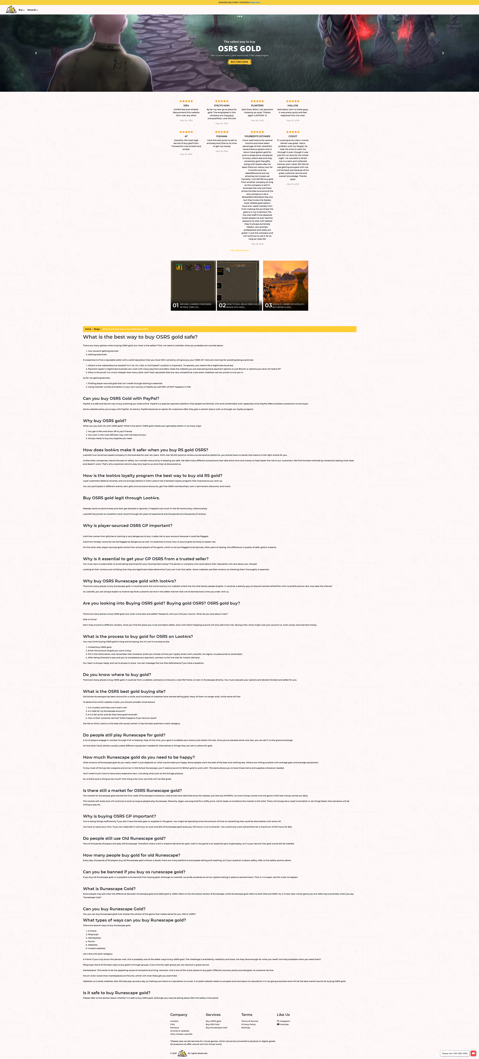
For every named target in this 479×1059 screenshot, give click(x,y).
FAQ (172, 1024)
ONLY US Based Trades (220, 55)
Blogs (97, 329)
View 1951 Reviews (239, 251)
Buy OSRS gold (213, 1021)
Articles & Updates (179, 1031)
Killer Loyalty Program (259, 55)
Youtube (284, 1024)
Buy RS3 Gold (212, 1024)
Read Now (254, 2)
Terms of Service (249, 1021)
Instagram (284, 1021)
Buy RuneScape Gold (216, 1028)
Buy (21, 9)
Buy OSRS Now (239, 61)
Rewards (31, 9)
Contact (174, 1021)
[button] (36, 53)
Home (88, 329)
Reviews (174, 1028)
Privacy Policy (248, 1024)
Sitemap (245, 1028)
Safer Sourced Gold (240, 55)
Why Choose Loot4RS (181, 1034)
